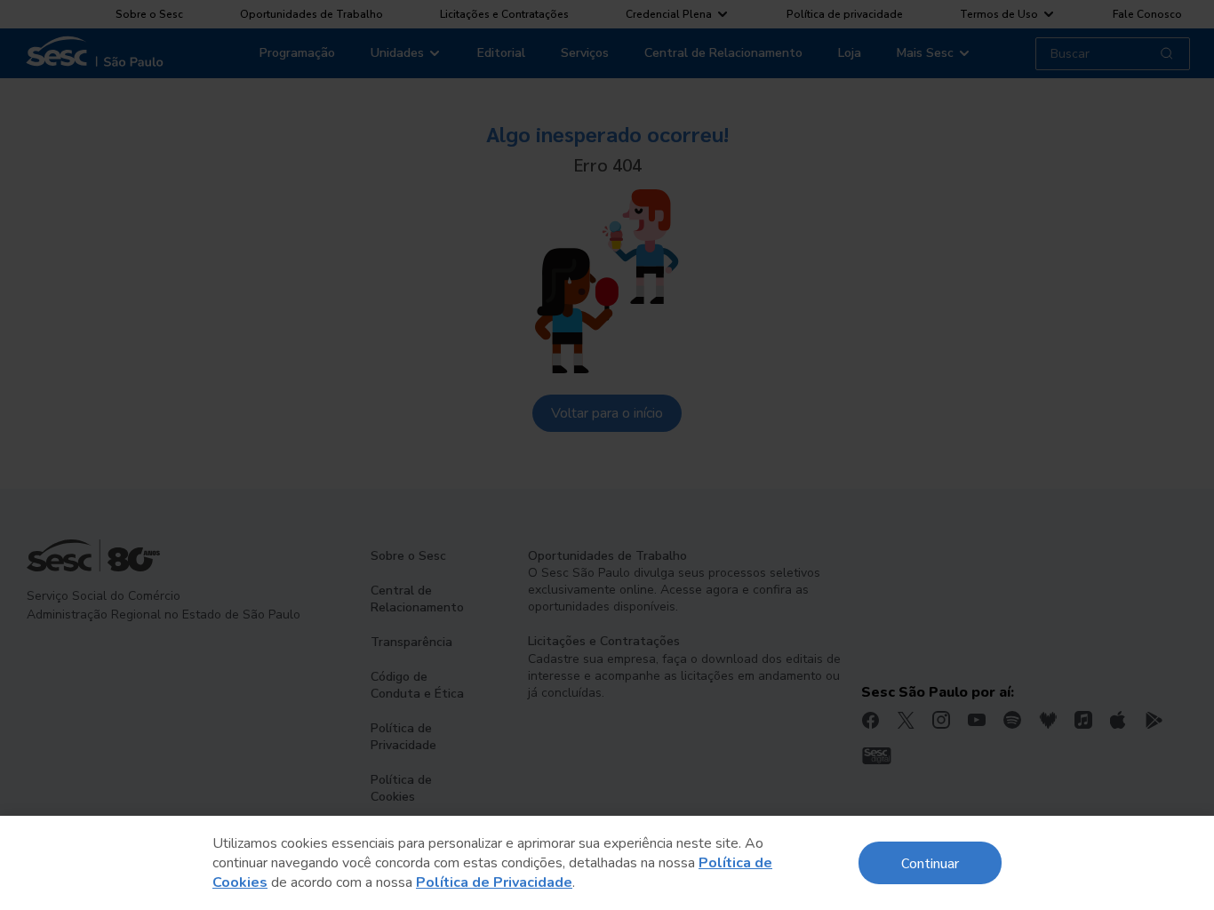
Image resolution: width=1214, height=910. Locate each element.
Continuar (930, 862)
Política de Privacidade (494, 882)
